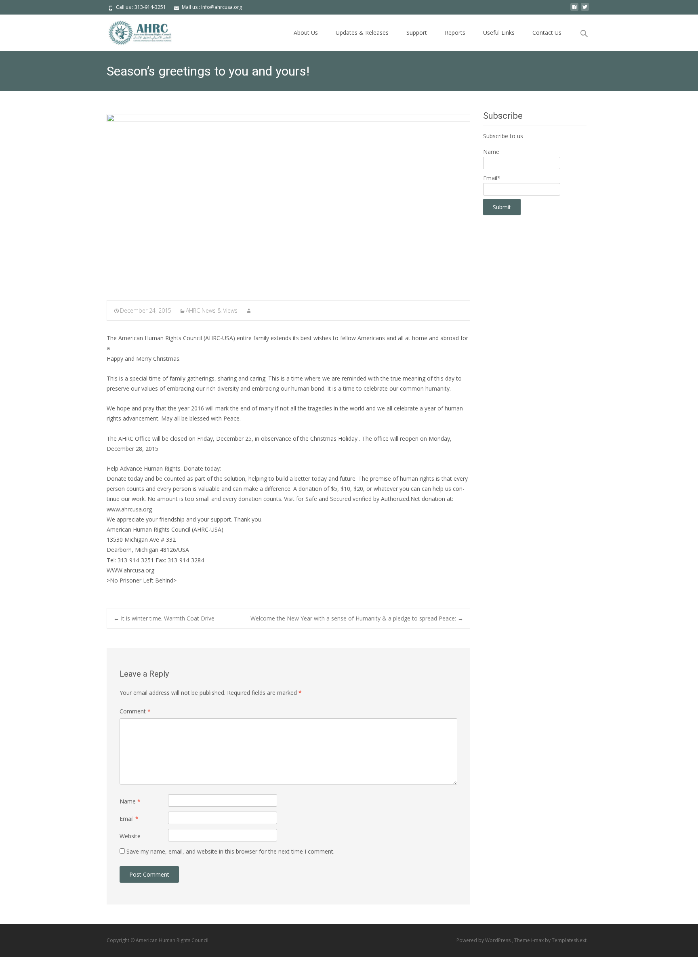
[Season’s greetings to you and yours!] (288, 202)
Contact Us (546, 32)
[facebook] (574, 10)
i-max (538, 940)
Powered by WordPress (484, 940)
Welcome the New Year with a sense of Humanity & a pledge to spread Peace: (356, 618)
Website (130, 836)
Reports (455, 32)
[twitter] (585, 10)
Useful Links (499, 32)
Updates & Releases (362, 32)
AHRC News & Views (212, 310)
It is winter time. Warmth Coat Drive (164, 618)
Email (129, 818)
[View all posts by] (249, 310)
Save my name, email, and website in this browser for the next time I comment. (230, 851)
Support (416, 32)
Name (130, 801)
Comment (135, 711)
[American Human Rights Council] (134, 31)
